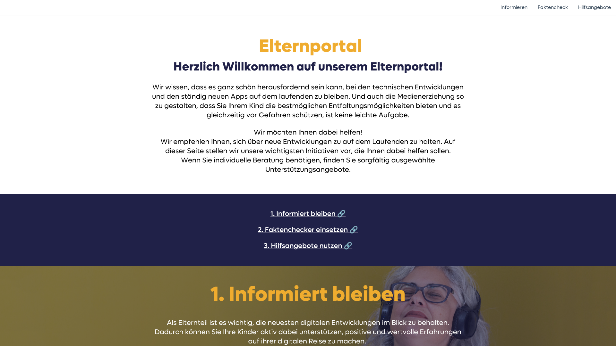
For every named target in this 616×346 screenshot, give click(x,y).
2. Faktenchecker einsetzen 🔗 (308, 230)
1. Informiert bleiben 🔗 (308, 214)
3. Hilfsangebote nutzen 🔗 (308, 246)
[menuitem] (514, 7)
